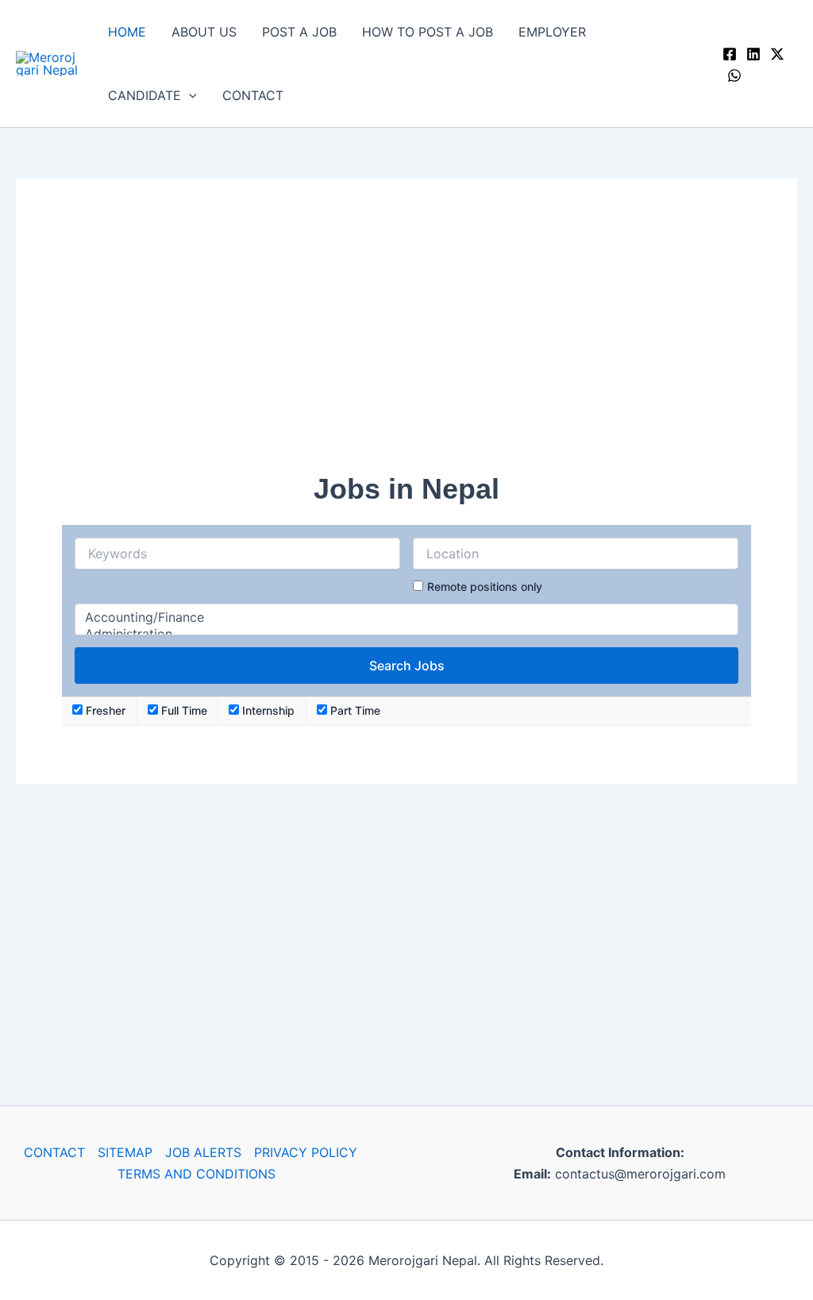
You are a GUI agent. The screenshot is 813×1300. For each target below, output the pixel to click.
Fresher (104, 710)
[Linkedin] (753, 54)
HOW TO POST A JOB (427, 32)
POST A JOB (299, 32)
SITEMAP (125, 1152)
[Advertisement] (406, 336)
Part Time (353, 710)
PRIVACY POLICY (305, 1152)
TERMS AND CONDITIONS (196, 1174)
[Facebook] (729, 54)
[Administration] (406, 634)
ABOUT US (204, 32)
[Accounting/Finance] (406, 617)
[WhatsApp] (734, 75)
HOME (127, 32)
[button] (189, 95)
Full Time (182, 710)
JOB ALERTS (203, 1152)
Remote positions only (484, 586)
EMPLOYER (552, 32)
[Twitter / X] (777, 54)
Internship (267, 710)
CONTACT (252, 95)
